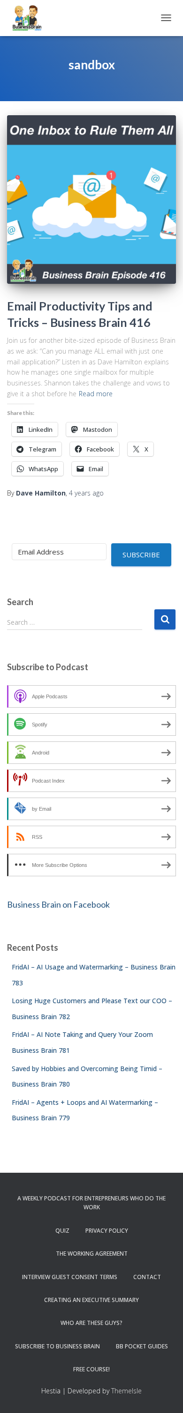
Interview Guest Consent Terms (69, 1277)
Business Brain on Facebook (58, 904)
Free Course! (91, 1369)
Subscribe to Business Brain (57, 1346)
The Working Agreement (92, 1254)
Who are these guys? (91, 1323)
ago (86, 492)
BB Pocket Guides (142, 1346)
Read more (96, 393)
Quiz (62, 1231)
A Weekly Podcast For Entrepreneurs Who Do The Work (91, 1202)
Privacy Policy (106, 1231)
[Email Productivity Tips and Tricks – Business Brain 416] (91, 199)
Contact (147, 1277)
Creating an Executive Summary (91, 1300)
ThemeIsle (126, 1390)
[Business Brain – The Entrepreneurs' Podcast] (30, 18)
